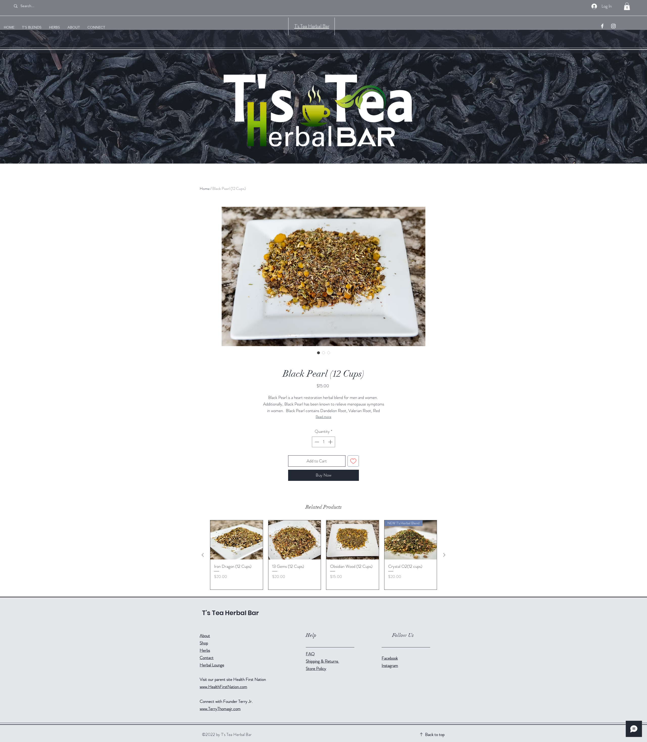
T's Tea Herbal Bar (311, 26)
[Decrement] (316, 442)
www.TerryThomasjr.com (220, 709)
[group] (323, 555)
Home (205, 188)
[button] (627, 6)
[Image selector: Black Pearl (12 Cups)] (318, 352)
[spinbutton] (323, 442)
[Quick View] (236, 540)
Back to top (435, 734)
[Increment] (331, 442)
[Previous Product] (203, 555)
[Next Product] (444, 555)
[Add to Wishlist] (353, 461)
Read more (323, 416)
